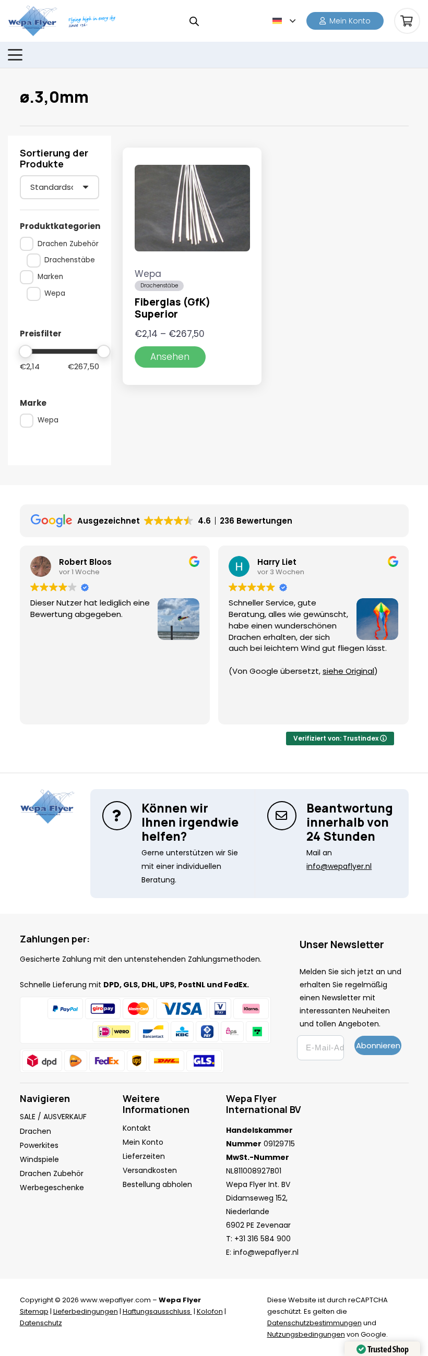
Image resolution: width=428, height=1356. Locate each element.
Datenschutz (41, 1323)
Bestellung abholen (157, 1184)
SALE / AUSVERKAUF (53, 1116)
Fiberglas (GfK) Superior (172, 308)
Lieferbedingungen (85, 1311)
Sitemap (34, 1311)
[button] (284, 21)
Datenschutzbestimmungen (314, 1323)
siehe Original (348, 670)
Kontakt (137, 1128)
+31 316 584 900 (262, 1238)
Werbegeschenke (52, 1187)
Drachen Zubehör (52, 1173)
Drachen (35, 1131)
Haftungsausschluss (157, 1311)
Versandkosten (150, 1170)
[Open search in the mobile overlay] (194, 21)
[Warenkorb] (407, 21)
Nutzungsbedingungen (306, 1334)
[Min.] (26, 352)
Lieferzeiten (144, 1156)
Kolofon (210, 1311)
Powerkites (39, 1145)
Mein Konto (143, 1142)
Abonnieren (378, 1045)
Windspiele (39, 1159)
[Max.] (104, 352)
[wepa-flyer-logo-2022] (32, 21)
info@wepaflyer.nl (266, 1252)
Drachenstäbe (159, 285)
